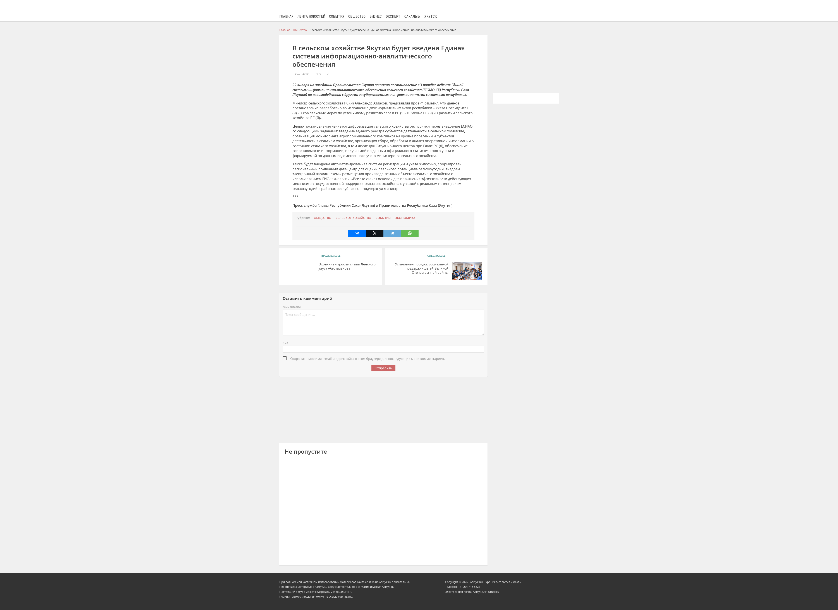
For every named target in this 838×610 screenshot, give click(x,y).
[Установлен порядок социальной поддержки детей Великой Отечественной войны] (467, 271)
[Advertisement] (383, 408)
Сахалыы (412, 16)
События (336, 16)
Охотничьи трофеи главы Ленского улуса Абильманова (347, 266)
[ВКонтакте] (357, 233)
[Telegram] (392, 233)
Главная (286, 16)
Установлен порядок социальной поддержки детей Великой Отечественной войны (421, 268)
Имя (285, 343)
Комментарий (292, 307)
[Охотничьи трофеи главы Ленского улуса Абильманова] (300, 271)
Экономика (405, 218)
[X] (374, 233)
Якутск (430, 16)
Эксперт (393, 16)
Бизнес (375, 16)
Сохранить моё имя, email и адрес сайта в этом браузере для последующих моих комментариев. (367, 358)
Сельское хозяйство (353, 218)
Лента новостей (311, 16)
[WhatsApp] (410, 233)
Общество (357, 16)
